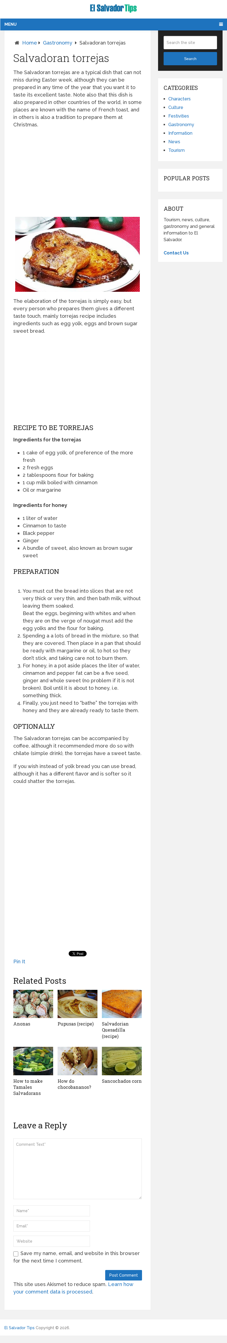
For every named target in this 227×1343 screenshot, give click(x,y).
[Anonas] (33, 1004)
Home (29, 43)
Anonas (21, 1024)
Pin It (19, 961)
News (174, 141)
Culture (175, 107)
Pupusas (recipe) (76, 1024)
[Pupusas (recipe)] (77, 1004)
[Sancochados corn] (122, 1061)
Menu (10, 24)
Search (190, 58)
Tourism (176, 150)
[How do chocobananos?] (77, 1061)
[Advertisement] (77, 172)
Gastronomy (57, 43)
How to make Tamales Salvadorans (28, 1087)
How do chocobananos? (74, 1084)
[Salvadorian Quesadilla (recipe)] (122, 1004)
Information (180, 133)
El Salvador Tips (19, 1328)
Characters (179, 98)
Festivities (178, 116)
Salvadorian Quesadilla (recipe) (115, 1030)
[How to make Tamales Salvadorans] (33, 1061)
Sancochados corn (122, 1081)
